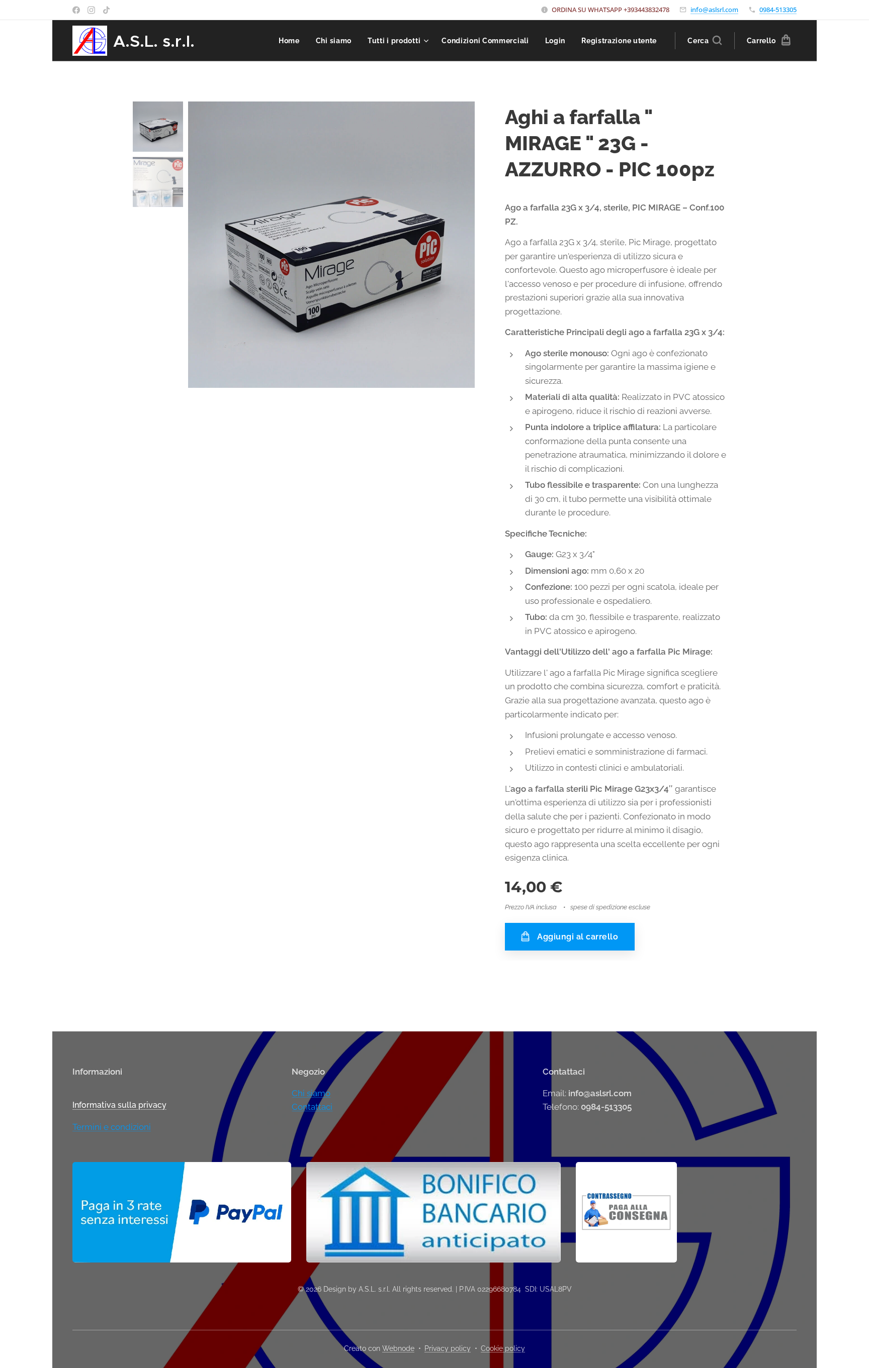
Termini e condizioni (111, 1127)
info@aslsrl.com (714, 9)
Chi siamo (311, 1093)
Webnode (398, 1348)
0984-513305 (778, 9)
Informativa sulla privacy (119, 1105)
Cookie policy (503, 1348)
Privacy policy (447, 1348)
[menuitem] (292, 40)
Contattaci (312, 1107)
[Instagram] (91, 10)
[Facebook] (76, 10)
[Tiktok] (106, 10)
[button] (704, 40)
